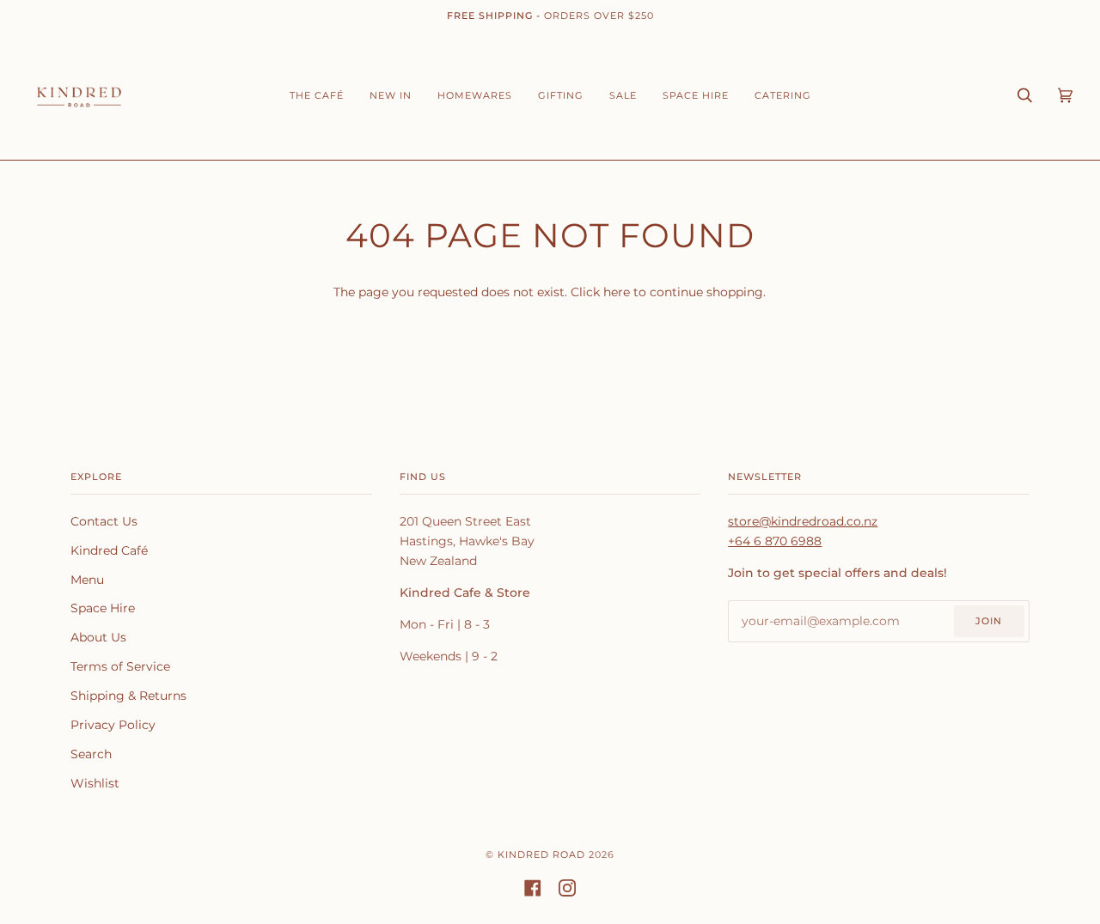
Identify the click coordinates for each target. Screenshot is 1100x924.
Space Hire (102, 608)
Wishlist (94, 783)
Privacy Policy (113, 725)
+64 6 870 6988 (775, 541)
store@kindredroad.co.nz (802, 521)
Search (91, 754)
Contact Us (104, 521)
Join (988, 621)
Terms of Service (120, 666)
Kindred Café (109, 550)
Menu (87, 579)
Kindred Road (541, 854)
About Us (98, 637)
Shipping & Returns (128, 695)
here (616, 292)
